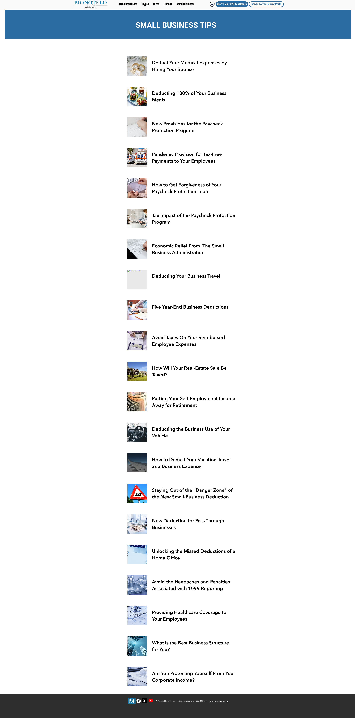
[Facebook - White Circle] (138, 701)
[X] (144, 700)
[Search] (212, 4)
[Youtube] (150, 700)
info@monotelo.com (186, 701)
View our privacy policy (218, 701)
